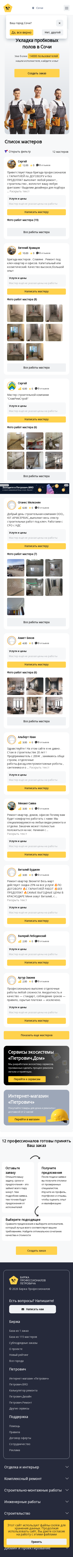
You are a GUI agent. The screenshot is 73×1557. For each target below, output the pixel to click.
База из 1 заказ (19, 1330)
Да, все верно (21, 32)
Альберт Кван (27, 737)
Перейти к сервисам (27, 1079)
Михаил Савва (27, 803)
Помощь (14, 1426)
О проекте (15, 1349)
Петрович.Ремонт (20, 1402)
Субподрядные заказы (23, 1343)
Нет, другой (52, 32)
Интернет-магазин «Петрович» (29, 1378)
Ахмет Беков (26, 638)
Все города (16, 1361)
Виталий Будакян (29, 869)
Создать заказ (37, 73)
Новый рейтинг (18, 1355)
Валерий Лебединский (32, 936)
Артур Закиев (26, 977)
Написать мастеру (37, 212)
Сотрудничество (19, 1444)
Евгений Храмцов (29, 248)
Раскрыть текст (20, 191)
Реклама (14, 1450)
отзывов (44, 165)
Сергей (22, 161)
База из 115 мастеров (23, 1337)
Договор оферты (20, 1438)
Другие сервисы (19, 1408)
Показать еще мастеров (36, 1035)
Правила (14, 1432)
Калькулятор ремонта (23, 1390)
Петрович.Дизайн (20, 1396)
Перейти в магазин (27, 1119)
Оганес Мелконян (29, 502)
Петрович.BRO (18, 1384)
